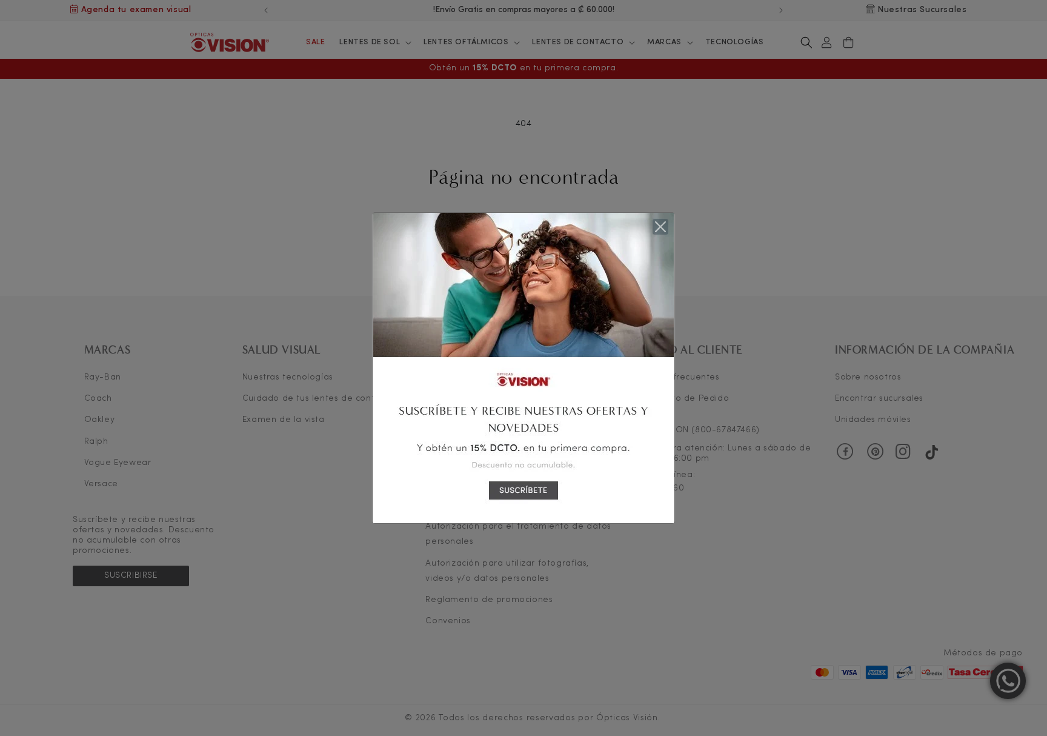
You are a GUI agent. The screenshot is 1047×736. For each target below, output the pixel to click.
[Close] (660, 227)
